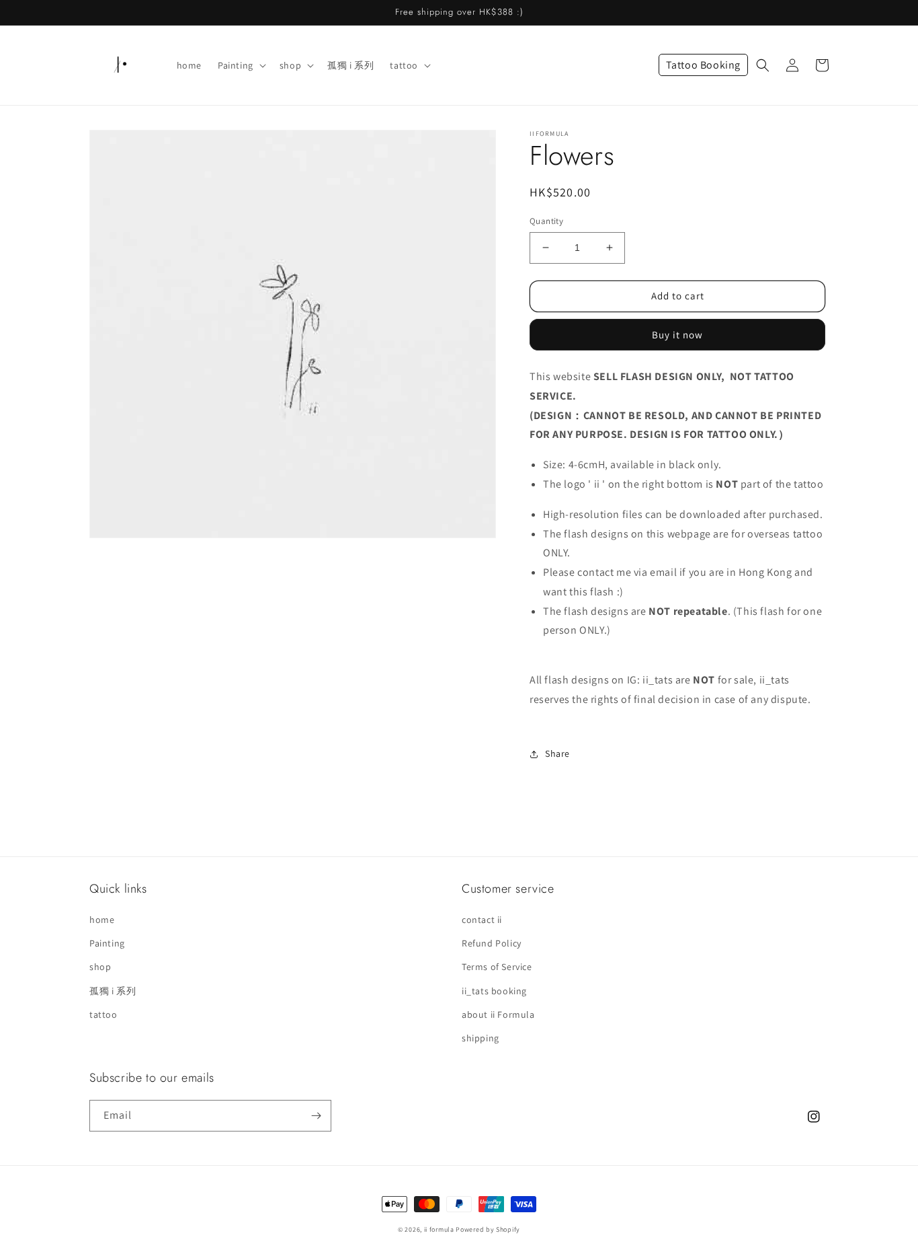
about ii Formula (498, 1014)
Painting (107, 943)
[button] (241, 65)
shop (100, 967)
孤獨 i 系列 (112, 991)
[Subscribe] (316, 1116)
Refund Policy (491, 943)
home (101, 920)
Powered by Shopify (488, 1229)
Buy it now (677, 334)
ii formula (439, 1229)
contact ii (482, 920)
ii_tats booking (494, 991)
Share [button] (557, 753)
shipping (480, 1038)
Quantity (546, 221)
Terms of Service (497, 967)
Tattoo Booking (703, 65)
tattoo (103, 1014)
